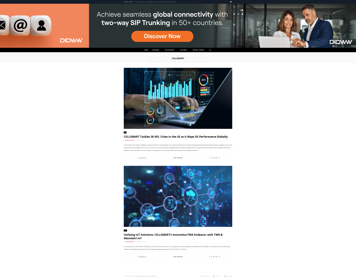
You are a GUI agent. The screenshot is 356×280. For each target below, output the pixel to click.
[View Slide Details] (222, 26)
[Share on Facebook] (211, 158)
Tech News (183, 50)
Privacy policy (146, 276)
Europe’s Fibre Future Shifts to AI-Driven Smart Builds (154, 2)
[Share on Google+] (216, 158)
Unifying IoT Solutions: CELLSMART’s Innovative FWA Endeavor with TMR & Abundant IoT (173, 236)
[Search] (209, 50)
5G (125, 132)
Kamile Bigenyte (130, 140)
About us (138, 276)
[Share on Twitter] (213, 158)
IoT (125, 230)
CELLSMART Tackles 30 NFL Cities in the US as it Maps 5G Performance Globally (176, 136)
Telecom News (169, 50)
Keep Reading (178, 158)
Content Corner (198, 50)
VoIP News (155, 50)
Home (146, 50)
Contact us (153, 276)
